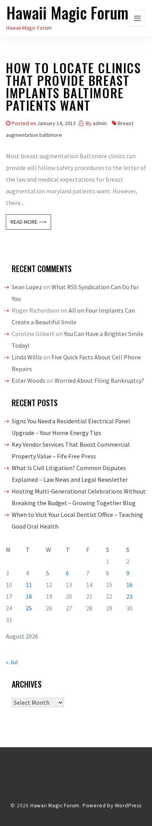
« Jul (12, 662)
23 (129, 596)
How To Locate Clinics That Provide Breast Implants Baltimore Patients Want (73, 88)
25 (29, 608)
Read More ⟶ (28, 221)
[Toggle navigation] (137, 18)
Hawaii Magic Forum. (55, 805)
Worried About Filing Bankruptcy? (99, 380)
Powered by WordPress (112, 805)
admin (100, 123)
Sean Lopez (27, 287)
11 (29, 585)
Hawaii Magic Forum (67, 12)
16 (129, 585)
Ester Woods (28, 380)
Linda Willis (27, 357)
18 (29, 596)
